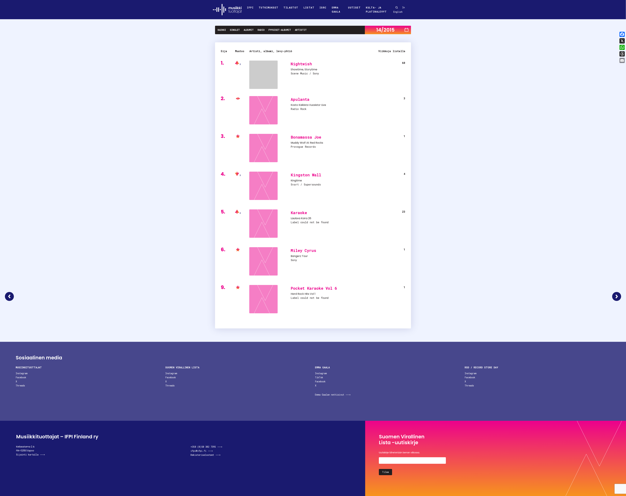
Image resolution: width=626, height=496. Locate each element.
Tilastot (290, 7)
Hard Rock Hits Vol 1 (303, 294)
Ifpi (250, 7)
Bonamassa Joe (306, 137)
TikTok (319, 377)
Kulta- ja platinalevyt (376, 9)
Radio (261, 29)
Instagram (22, 373)
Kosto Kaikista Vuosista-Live (308, 105)
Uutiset (354, 7)
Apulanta (300, 99)
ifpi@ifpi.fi (198, 450)
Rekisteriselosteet (202, 454)
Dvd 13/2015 (9, 296)
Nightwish (301, 63)
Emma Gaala (336, 9)
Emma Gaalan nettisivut (329, 394)
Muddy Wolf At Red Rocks (307, 143)
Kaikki (222, 29)
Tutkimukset (268, 7)
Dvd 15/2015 (616, 296)
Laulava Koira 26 (301, 218)
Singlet (235, 29)
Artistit (301, 29)
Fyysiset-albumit (279, 29)
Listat (309, 7)
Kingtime (296, 180)
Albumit (249, 29)
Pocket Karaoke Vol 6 (314, 288)
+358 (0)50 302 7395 (203, 446)
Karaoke (299, 212)
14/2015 (385, 29)
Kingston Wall (306, 174)
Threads (20, 385)
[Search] (396, 7)
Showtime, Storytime (304, 69)
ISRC (323, 7)
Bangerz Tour (299, 256)
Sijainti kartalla (27, 454)
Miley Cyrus (303, 250)
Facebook (21, 377)
